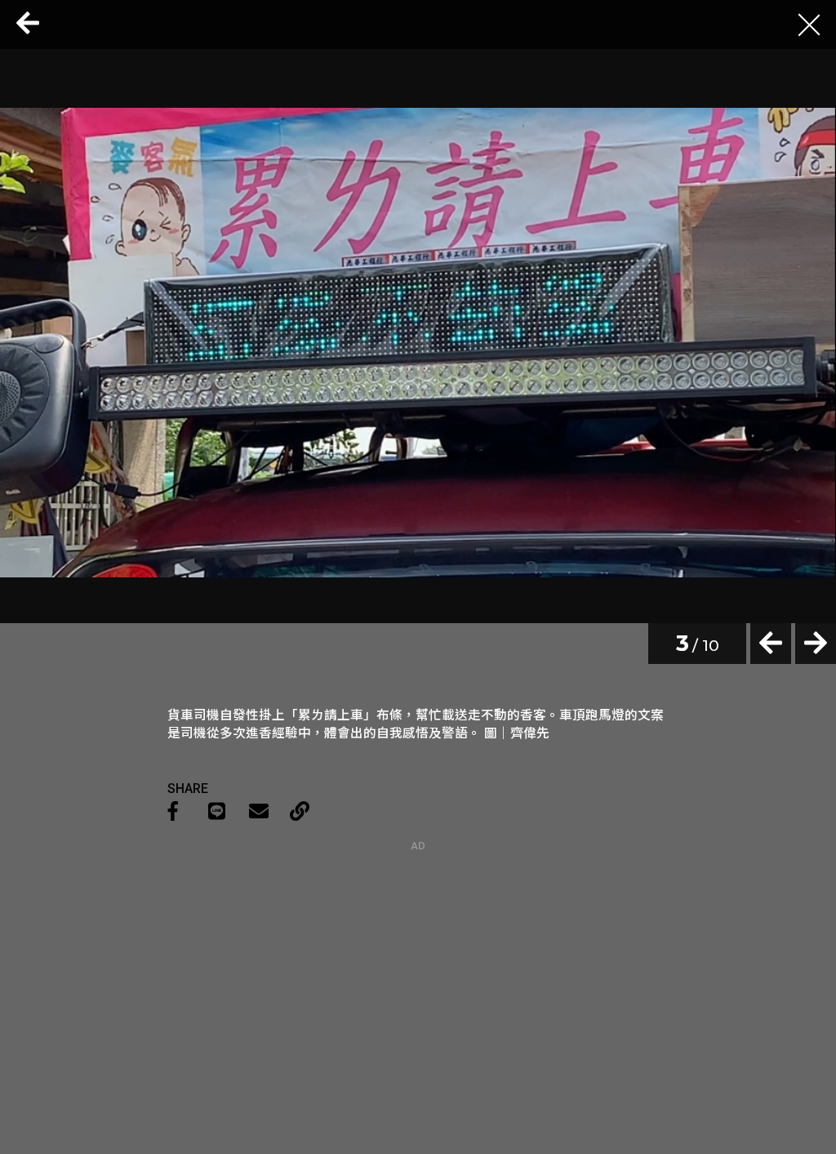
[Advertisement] (418, 954)
